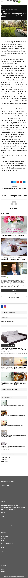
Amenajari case (4, 459)
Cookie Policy (9, 300)
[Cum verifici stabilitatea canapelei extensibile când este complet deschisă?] (14, 338)
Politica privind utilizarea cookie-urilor (9, 505)
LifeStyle (3, 11)
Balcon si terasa (4, 487)
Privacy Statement (17, 300)
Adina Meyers (5, 18)
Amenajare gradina (5, 485)
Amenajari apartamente (6, 457)
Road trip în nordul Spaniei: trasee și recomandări (20, 368)
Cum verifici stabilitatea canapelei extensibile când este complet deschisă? (13, 349)
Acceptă (14, 290)
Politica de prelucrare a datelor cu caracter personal (13, 507)
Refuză (14, 294)
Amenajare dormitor (5, 523)
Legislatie (3, 540)
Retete (2, 569)
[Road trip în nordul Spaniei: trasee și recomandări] (20, 361)
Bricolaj (2, 516)
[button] (26, 277)
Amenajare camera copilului (7, 525)
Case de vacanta (4, 461)
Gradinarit (3, 489)
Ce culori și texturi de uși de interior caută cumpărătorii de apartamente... (7, 369)
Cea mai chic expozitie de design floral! (13, 235)
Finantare (3, 538)
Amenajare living (4, 522)
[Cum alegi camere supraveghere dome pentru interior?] (7, 376)
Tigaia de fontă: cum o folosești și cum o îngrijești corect (20, 383)
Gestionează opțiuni (14, 297)
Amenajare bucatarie (5, 518)
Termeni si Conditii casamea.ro (8, 509)
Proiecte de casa (4, 536)
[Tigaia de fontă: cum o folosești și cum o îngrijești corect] (20, 376)
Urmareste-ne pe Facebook (9, 389)
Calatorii (3, 571)
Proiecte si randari (5, 549)
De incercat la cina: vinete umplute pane (14, 188)
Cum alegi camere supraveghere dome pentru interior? (7, 383)
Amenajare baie (4, 520)
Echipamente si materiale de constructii (10, 551)
